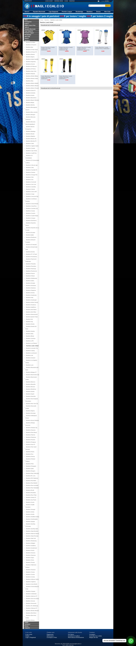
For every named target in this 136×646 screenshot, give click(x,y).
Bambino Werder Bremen (32, 610)
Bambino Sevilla (30, 514)
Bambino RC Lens (30, 475)
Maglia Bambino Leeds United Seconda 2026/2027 (48, 49)
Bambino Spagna (30, 521)
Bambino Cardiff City (31, 153)
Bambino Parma (30, 451)
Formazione (28, 21)
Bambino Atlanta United (32, 78)
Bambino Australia (30, 93)
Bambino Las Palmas (31, 343)
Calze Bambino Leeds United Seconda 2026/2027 (47, 77)
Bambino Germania (31, 285)
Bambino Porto (30, 463)
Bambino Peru (29, 454)
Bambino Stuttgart (30, 543)
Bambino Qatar (30, 468)
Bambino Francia (30, 273)
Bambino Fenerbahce (31, 256)
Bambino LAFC (30, 341)
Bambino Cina (29, 179)
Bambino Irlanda (30, 324)
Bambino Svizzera (30, 553)
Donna (98, 11)
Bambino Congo (30, 194)
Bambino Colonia (30, 189)
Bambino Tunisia (30, 572)
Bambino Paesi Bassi (31, 432)
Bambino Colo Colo (31, 184)
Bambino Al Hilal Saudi (32, 49)
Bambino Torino (30, 560)
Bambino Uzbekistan (31, 593)
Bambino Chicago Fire (31, 174)
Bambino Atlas (29, 81)
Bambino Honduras (31, 304)
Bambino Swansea (31, 555)
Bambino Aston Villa (31, 71)
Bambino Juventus (30, 338)
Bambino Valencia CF (31, 596)
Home (41, 20)
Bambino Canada (30, 148)
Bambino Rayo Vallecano (32, 473)
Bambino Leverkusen (31, 353)
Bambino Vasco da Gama (32, 598)
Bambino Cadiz (30, 143)
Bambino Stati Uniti (31, 538)
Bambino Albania (30, 54)
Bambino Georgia (30, 283)
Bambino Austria (30, 95)
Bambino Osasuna (30, 430)
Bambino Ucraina (30, 577)
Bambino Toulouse (31, 569)
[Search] (108, 5)
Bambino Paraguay (31, 442)
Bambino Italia (29, 333)
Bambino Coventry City (32, 208)
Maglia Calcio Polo (30, 25)
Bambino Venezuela (31, 603)
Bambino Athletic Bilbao (32, 76)
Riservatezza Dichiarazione (76, 637)
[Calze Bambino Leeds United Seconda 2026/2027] (49, 65)
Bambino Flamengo (31, 268)
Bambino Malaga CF (31, 372)
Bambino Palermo (30, 435)
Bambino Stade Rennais (32, 536)
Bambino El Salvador (31, 244)
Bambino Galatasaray (31, 278)
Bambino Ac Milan (30, 42)
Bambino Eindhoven (31, 237)
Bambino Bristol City (31, 138)
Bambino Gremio (30, 292)
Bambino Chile (30, 177)
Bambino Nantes (30, 391)
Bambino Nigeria (30, 410)
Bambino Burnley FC (31, 141)
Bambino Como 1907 (31, 191)
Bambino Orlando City (31, 427)
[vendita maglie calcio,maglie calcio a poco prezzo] (48, 6)
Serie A (27, 11)
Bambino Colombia (31, 186)
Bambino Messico (30, 386)
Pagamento (50, 634)
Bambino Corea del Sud (32, 196)
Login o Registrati (30, 637)
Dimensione (50, 636)
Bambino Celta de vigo (32, 165)
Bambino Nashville (31, 396)
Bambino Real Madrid (31, 483)
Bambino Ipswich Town (32, 316)
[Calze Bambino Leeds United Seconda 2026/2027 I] (67, 65)
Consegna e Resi (52, 637)
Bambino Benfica (30, 105)
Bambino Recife (30, 490)
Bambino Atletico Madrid (32, 83)
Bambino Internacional (31, 314)
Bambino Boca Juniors (31, 112)
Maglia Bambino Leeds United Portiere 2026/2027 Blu (66, 49)
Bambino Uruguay (30, 591)
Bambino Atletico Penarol (32, 88)
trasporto (27, 628)
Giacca (26, 38)
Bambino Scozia (30, 502)
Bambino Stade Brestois (32, 531)
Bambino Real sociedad (32, 485)
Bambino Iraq (29, 321)
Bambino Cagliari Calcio (32, 146)
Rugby (26, 622)
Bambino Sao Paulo (31, 500)
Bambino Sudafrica (31, 545)
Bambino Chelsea (30, 172)
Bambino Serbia (30, 512)
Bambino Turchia (30, 574)
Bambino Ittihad (30, 336)
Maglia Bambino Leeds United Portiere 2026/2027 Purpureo (84, 49)
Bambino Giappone (31, 290)
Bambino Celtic (30, 167)
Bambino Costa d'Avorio (32, 203)
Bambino (90, 11)
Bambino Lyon (29, 365)
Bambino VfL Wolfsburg (32, 605)
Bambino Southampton (32, 519)
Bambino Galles (30, 280)
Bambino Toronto (30, 562)
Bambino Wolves (30, 620)
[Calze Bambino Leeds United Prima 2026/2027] (103, 36)
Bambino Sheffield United (32, 516)
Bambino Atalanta (30, 73)
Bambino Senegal (30, 509)
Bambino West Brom (31, 613)
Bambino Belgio (30, 102)
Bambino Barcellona (31, 97)
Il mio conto (28, 634)
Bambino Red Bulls (31, 492)
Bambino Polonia (30, 456)
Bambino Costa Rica (31, 206)
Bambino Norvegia (31, 413)
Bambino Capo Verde (31, 150)
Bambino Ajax (29, 47)
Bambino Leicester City (32, 348)
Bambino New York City (32, 403)
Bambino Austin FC (31, 90)
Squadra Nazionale (39, 11)
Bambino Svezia (30, 550)
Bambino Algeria (30, 56)
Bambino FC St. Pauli (31, 254)
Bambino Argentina (31, 61)
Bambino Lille (29, 355)
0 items (103, 1)
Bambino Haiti (29, 297)
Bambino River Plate (31, 495)
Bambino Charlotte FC (31, 170)
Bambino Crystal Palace (32, 215)
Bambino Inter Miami (31, 309)
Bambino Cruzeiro (30, 213)
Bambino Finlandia (31, 264)
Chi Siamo (71, 634)
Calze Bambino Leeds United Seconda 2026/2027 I (65, 77)
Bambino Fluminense (31, 271)
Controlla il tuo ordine (95, 636)
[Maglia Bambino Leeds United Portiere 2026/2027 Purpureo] (85, 36)
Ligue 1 (27, 23)
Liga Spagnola (53, 11)
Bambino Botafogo (30, 131)
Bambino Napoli (30, 394)
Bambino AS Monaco (31, 66)
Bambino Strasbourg (31, 540)
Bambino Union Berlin (31, 584)
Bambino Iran (29, 319)
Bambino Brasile (30, 134)
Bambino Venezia (30, 601)
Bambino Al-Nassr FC (31, 52)
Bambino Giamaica (31, 288)
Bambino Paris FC (30, 444)
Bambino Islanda (30, 331)
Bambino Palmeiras (31, 437)
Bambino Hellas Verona (32, 302)
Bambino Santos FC (31, 497)
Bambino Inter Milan (31, 312)
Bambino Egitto (30, 235)
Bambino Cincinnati (31, 182)
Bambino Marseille (31, 384)
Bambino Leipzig (30, 350)
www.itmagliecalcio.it (75, 643)
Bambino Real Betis (31, 480)
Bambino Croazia (30, 211)
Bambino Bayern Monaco (32, 100)
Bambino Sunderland (31, 548)
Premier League (67, 11)
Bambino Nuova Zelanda (32, 420)
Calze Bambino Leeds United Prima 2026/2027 (102, 48)
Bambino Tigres (30, 557)
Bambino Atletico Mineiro (32, 85)
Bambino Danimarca (31, 220)
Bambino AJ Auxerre (31, 44)
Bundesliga (79, 11)
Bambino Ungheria (31, 581)
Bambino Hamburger (31, 300)
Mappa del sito (93, 637)
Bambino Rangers (30, 471)
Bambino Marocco (30, 382)
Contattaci (92, 634)
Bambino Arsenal (30, 64)
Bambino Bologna (30, 114)
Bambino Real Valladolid (32, 488)
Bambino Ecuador (30, 232)
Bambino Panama (30, 439)
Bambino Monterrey (31, 389)
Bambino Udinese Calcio (32, 579)
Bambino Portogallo (31, 466)
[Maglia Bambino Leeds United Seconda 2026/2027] (49, 36)
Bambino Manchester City (32, 374)
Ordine (27, 636)
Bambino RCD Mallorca (32, 478)
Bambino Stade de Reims (32, 533)
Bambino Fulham (30, 276)
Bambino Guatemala (31, 295)
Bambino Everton (30, 251)
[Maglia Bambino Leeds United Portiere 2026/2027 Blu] (67, 36)
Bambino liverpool (30, 358)
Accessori (27, 624)
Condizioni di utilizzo (74, 636)
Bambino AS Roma (31, 69)
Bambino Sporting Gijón (32, 528)
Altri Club (107, 11)
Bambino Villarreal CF (31, 608)
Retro (26, 20)
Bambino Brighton (30, 136)
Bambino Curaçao (30, 218)
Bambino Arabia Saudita (32, 59)
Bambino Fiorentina (31, 266)
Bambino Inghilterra (31, 307)
